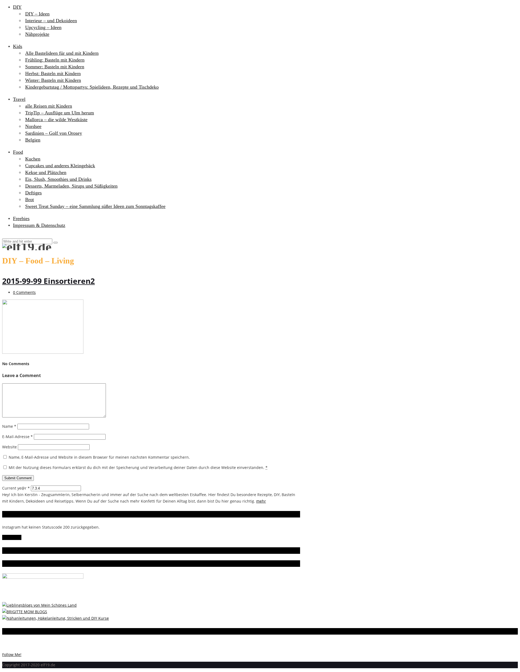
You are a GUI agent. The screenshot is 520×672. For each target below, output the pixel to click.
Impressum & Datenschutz (39, 225)
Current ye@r (16, 488)
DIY (17, 7)
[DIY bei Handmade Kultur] (55, 618)
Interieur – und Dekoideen (51, 20)
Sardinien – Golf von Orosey (53, 133)
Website (9, 446)
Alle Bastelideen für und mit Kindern (62, 53)
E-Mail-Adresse (17, 436)
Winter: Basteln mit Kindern (53, 80)
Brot (29, 199)
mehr (261, 501)
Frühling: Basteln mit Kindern (54, 60)
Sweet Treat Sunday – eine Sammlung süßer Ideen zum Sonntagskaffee (95, 206)
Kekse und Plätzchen (45, 172)
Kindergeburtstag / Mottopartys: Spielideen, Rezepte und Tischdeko (92, 87)
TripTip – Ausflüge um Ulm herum (59, 112)
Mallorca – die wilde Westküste (56, 119)
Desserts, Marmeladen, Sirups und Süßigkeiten (71, 186)
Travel (19, 99)
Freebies (21, 218)
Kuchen (32, 159)
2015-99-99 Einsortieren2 (48, 281)
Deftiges (33, 192)
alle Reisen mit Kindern (48, 106)
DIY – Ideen (37, 14)
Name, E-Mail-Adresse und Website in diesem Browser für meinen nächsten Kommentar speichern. (99, 457)
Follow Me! (11, 537)
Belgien (32, 140)
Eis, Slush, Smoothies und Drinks (58, 179)
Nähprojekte (37, 34)
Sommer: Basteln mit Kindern (54, 66)
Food (18, 152)
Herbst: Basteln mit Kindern (53, 73)
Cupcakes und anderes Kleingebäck (60, 165)
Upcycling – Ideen (43, 27)
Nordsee (33, 126)
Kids (17, 46)
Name (9, 426)
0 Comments (24, 292)
